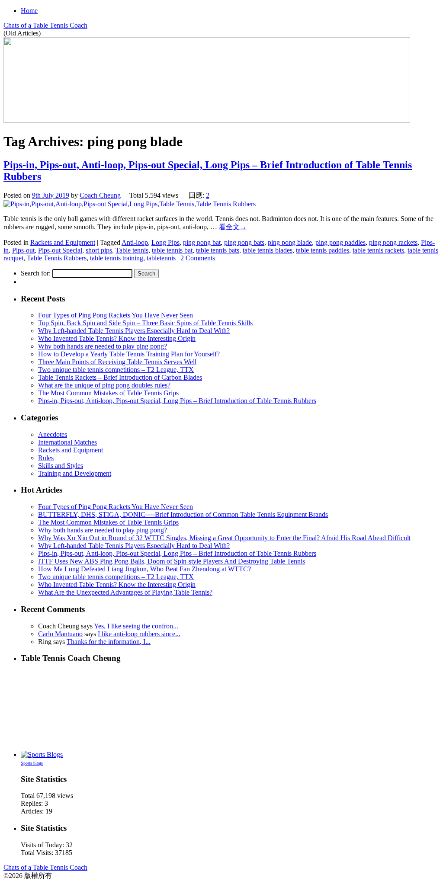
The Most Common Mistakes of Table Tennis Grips (108, 393)
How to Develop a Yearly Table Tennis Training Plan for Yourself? (129, 354)
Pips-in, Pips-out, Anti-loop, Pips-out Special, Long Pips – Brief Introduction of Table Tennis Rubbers (177, 400)
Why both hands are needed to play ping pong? (102, 346)
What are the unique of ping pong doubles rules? (104, 385)
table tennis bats (217, 250)
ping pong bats (244, 242)
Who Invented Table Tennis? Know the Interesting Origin (117, 338)
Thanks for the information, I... (109, 641)
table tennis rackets (378, 250)
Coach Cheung (100, 195)
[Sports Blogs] (42, 754)
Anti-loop (135, 242)
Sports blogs (32, 763)
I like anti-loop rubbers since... (139, 633)
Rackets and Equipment (62, 242)
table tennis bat (172, 250)
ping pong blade (290, 242)
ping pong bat (202, 242)
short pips (99, 250)
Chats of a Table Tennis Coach (45, 25)
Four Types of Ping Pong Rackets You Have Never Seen (115, 315)
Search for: (36, 273)
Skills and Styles (60, 465)
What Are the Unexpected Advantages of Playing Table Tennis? (125, 592)
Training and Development (74, 473)
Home (29, 10)
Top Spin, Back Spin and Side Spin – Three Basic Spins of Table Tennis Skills (145, 323)
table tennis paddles (322, 250)
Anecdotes (52, 434)
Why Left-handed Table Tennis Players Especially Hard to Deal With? (134, 330)
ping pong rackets (393, 242)
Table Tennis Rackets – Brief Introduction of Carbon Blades (120, 377)
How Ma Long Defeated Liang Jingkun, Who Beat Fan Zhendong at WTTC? (144, 569)
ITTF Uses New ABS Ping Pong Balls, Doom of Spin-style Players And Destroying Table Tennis (171, 561)
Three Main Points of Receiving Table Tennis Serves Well (117, 361)
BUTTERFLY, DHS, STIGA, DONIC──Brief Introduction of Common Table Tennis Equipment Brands (183, 514)
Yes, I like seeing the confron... (136, 626)
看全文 (233, 227)
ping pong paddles (340, 242)
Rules (46, 457)
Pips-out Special (60, 250)
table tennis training (116, 258)
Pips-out (23, 250)
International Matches (67, 442)
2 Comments (197, 258)
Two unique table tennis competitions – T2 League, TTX (116, 369)
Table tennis (132, 250)
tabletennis (161, 258)
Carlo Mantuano (60, 633)
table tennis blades (267, 250)
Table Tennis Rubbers (57, 258)
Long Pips (165, 242)
